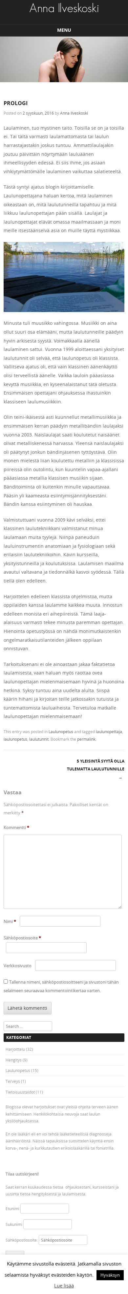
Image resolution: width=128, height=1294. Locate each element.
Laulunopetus (61, 731)
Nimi (10, 921)
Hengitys (14, 1060)
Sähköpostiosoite (22, 938)
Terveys (13, 1081)
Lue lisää (64, 1285)
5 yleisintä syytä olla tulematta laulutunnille (95, 769)
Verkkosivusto (18, 966)
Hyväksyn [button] (110, 1275)
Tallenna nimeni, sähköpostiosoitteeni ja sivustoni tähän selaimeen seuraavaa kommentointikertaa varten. (61, 986)
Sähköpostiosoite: (22, 1240)
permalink (86, 739)
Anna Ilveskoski (74, 113)
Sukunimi (14, 1224)
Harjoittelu (15, 1049)
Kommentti (16, 827)
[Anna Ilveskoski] (64, 8)
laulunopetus (15, 739)
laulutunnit (39, 739)
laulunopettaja (109, 731)
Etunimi (12, 1208)
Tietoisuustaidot (20, 1092)
